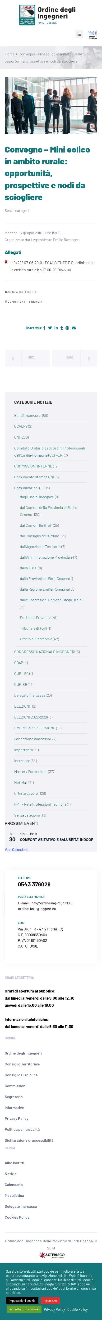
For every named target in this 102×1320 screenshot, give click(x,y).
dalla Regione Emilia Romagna (44, 589)
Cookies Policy (17, 1217)
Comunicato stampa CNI (34, 477)
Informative (14, 1107)
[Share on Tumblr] (62, 328)
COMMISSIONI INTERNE (33, 466)
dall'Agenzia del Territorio (40, 546)
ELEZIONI (22, 706)
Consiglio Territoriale (22, 1064)
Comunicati (17, 301)
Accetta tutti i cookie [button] (24, 1309)
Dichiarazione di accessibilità (29, 1140)
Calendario (14, 1184)
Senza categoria (27, 815)
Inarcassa (22, 760)
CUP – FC (21, 673)
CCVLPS (21, 426)
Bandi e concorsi (28, 415)
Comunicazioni (26, 487)
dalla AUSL (28, 568)
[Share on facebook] (44, 328)
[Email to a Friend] (74, 328)
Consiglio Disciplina (21, 1075)
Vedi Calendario (16, 849)
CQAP (18, 662)
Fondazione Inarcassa (32, 738)
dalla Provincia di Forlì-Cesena (44, 578)
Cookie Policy (77, 1309)
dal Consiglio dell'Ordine (39, 536)
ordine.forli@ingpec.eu (37, 908)
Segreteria (14, 1096)
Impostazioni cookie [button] (22, 1300)
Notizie (11, 1173)
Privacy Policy (16, 1118)
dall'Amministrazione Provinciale (46, 557)
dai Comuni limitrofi (36, 525)
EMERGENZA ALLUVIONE (35, 728)
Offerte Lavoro (26, 793)
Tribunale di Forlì (33, 628)
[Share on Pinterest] (67, 328)
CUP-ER (20, 684)
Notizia (20, 782)
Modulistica (14, 1195)
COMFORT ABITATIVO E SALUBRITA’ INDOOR (56, 839)
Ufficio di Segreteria (36, 639)
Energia (36, 301)
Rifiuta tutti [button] (50, 1300)
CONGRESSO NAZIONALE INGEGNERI (44, 651)
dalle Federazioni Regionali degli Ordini (51, 599)
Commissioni (15, 1085)
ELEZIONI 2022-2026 (31, 717)
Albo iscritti (14, 1162)
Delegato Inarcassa (29, 695)
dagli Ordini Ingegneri (37, 496)
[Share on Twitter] (50, 328)
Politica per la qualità (22, 1129)
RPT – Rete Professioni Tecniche (40, 804)
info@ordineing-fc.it (47, 903)
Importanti (23, 749)
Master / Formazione (30, 771)
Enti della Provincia (35, 617)
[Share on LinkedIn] (57, 328)
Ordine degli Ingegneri (23, 1053)
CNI (17, 437)
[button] (79, 34)
